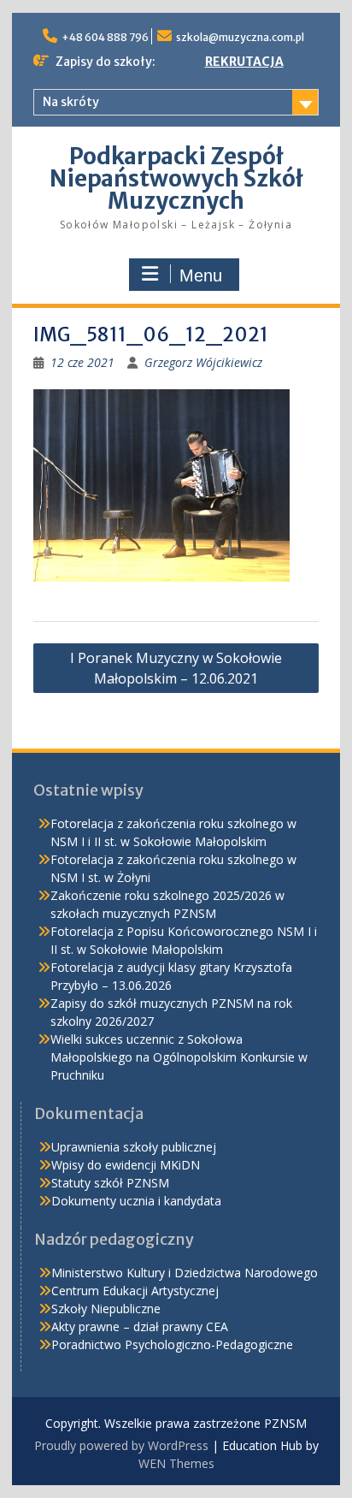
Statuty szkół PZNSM (110, 1183)
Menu (200, 275)
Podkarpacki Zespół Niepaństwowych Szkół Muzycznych (176, 178)
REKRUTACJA (244, 61)
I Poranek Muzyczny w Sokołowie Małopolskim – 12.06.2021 (176, 668)
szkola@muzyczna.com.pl (240, 37)
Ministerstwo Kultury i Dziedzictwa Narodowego (184, 1272)
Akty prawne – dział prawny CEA (139, 1326)
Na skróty (71, 102)
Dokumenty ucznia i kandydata (136, 1201)
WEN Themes (176, 1463)
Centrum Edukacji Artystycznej (135, 1290)
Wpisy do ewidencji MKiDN (125, 1165)
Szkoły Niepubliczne (106, 1308)
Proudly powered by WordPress (121, 1445)
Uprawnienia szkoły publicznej (133, 1147)
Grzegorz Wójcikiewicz (203, 362)
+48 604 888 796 (105, 37)
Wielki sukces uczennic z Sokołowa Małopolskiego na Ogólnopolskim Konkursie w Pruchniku (179, 1057)
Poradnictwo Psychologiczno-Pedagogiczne (172, 1344)
